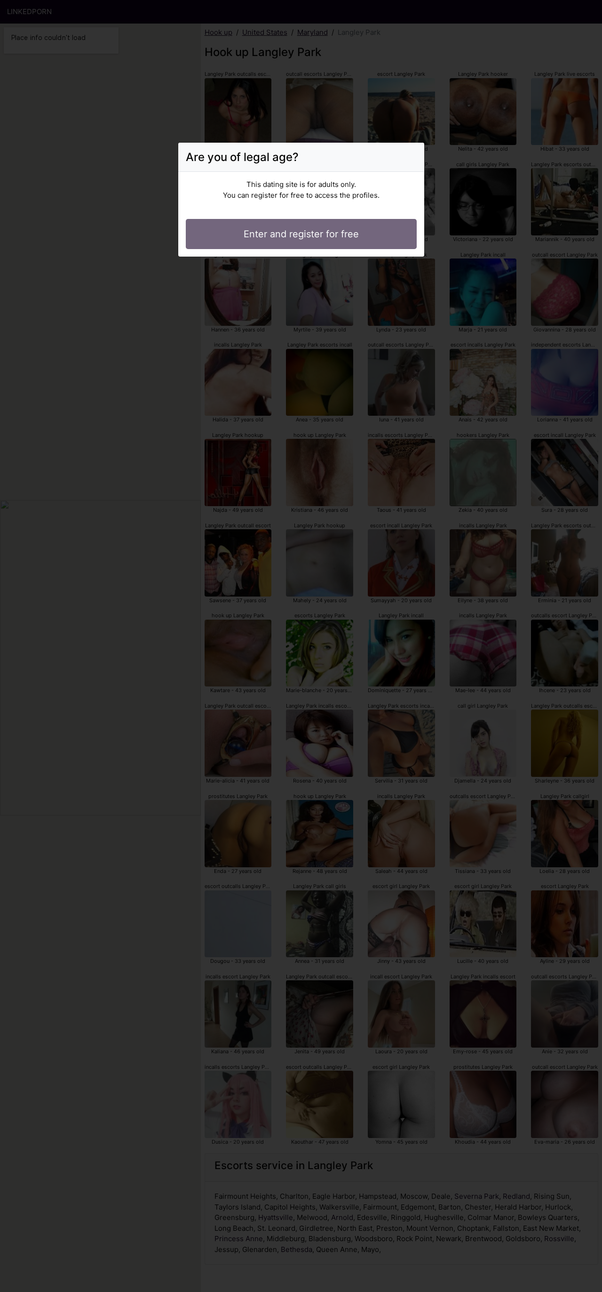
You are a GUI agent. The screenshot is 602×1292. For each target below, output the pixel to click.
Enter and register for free (301, 234)
